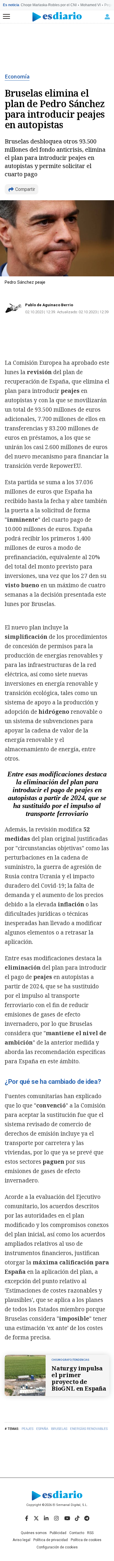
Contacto (76, 1533)
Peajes (27, 1429)
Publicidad (58, 1533)
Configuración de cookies (57, 1547)
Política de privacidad (50, 1540)
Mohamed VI (90, 5)
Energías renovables (89, 1429)
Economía (17, 76)
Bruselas (59, 1429)
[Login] (107, 17)
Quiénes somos (34, 1533)
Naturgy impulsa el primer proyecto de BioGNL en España (78, 1378)
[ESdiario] (57, 17)
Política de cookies (86, 1540)
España (42, 1429)
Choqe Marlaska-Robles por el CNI (49, 5)
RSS (90, 1533)
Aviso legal (21, 1540)
